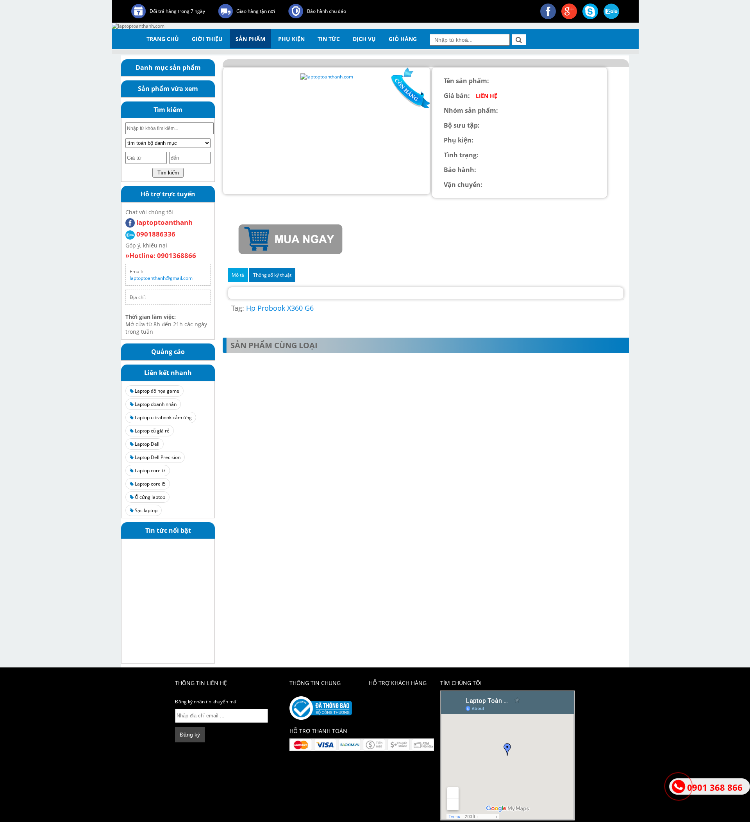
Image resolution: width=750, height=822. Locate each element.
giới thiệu (207, 39)
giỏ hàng (403, 39)
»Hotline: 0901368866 (160, 255)
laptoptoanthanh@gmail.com (161, 278)
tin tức (329, 39)
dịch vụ (364, 39)
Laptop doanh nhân (155, 404)
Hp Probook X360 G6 (280, 308)
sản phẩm (250, 39)
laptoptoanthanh (164, 222)
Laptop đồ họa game (156, 391)
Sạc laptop (145, 510)
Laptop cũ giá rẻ (152, 430)
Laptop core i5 (150, 483)
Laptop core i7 (150, 470)
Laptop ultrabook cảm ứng (163, 417)
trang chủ (162, 39)
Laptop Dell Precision (157, 457)
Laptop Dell (146, 444)
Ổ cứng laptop (149, 497)
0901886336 (155, 234)
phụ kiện (291, 39)
